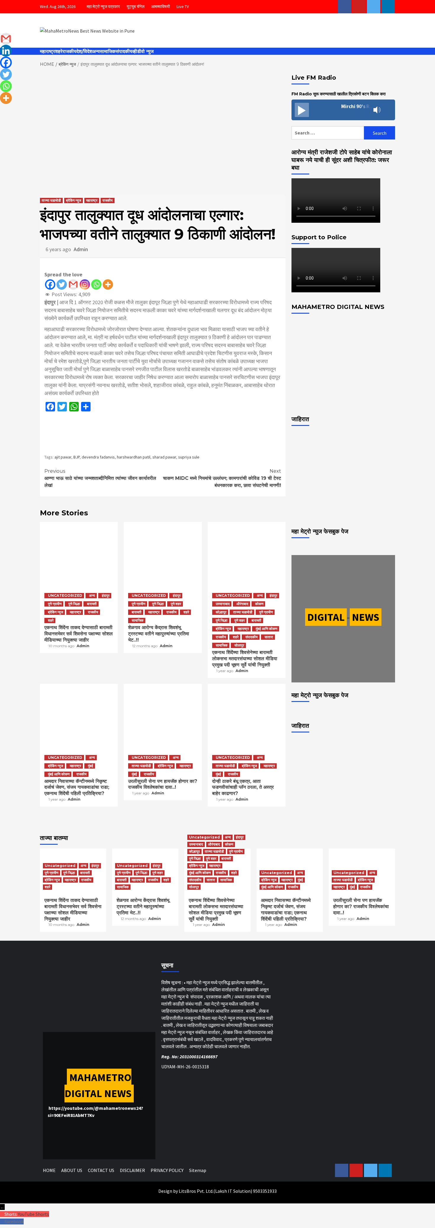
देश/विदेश (84, 51)
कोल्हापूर (221, 612)
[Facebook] (50, 284)
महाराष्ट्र (47, 51)
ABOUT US (71, 1170)
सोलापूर (239, 645)
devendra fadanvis (98, 457)
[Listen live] (302, 110)
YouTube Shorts (33, 1214)
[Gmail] (73, 284)
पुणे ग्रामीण (55, 604)
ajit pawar (62, 457)
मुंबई (90, 766)
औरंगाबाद (242, 604)
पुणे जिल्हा (74, 604)
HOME (49, 1170)
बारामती (92, 604)
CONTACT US (101, 1170)
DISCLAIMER (132, 1170)
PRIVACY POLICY (167, 1170)
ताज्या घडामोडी (51, 200)
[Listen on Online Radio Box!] (389, 110)
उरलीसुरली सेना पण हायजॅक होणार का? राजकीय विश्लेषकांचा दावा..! (162, 784)
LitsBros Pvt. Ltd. (196, 1191)
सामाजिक (108, 51)
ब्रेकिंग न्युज (73, 200)
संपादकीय (124, 51)
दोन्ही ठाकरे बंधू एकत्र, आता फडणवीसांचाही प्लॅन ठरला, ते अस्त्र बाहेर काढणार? (243, 787)
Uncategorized (65, 595)
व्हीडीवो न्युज (143, 51)
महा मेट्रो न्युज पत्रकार (103, 6)
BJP (76, 457)
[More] (108, 284)
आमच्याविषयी (160, 6)
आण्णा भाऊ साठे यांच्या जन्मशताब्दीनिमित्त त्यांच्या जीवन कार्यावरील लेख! (100, 478)
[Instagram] (85, 284)
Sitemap (197, 1170)
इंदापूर (105, 595)
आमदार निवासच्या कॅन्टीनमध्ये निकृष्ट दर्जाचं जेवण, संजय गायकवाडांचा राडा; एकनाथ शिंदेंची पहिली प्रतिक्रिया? (76, 787)
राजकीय (69, 51)
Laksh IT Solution (233, 1191)
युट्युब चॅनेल (135, 6)
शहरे (58, 51)
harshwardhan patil (133, 457)
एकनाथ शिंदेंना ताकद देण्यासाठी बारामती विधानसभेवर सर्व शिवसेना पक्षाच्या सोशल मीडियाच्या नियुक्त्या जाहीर (78, 634)
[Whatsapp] (96, 284)
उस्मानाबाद (223, 604)
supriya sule (188, 457)
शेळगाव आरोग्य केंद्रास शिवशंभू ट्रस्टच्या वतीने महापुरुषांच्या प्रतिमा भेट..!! (158, 634)
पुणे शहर (176, 604)
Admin (81, 249)
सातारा (269, 637)
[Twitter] (62, 284)
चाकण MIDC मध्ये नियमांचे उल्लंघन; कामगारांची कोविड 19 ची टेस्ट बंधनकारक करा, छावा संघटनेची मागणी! (222, 478)
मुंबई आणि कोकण (266, 628)
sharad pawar (164, 457)
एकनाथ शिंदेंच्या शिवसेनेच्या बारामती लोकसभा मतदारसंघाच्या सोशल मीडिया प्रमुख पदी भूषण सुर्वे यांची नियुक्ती (244, 659)
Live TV (183, 6)
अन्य (96, 51)
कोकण (259, 604)
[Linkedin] (6, 51)
